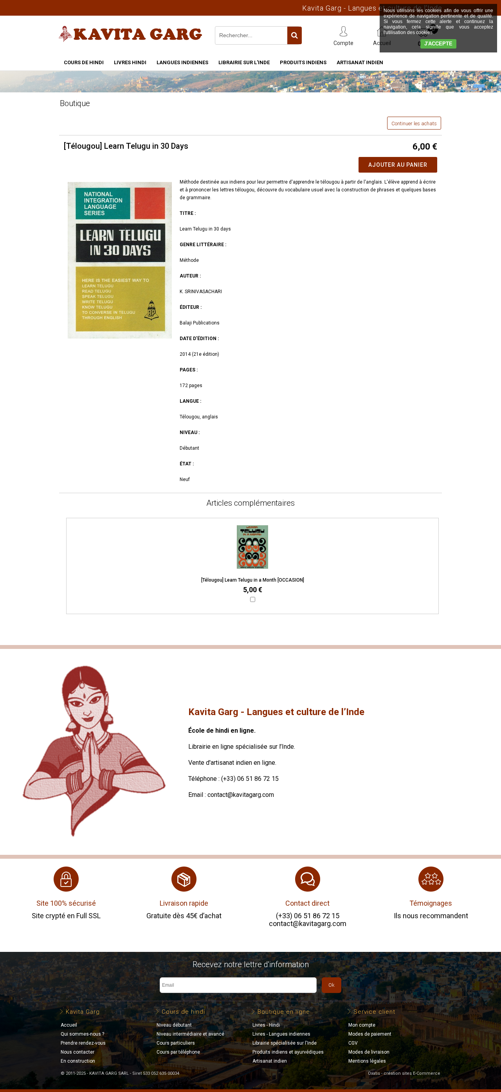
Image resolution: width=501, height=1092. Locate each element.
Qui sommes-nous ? (82, 1034)
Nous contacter (77, 1052)
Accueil (69, 1025)
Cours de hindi (84, 62)
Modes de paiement (369, 1034)
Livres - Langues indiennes (281, 1034)
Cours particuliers (176, 1043)
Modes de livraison (368, 1052)
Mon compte (361, 1025)
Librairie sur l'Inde (244, 62)
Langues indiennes (182, 62)
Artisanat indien (360, 62)
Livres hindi (130, 62)
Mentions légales (367, 1061)
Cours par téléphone (178, 1052)
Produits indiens (303, 62)
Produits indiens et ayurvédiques (288, 1052)
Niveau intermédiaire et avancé (190, 1034)
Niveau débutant (174, 1025)
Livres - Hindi (266, 1025)
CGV (353, 1043)
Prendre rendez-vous (83, 1043)
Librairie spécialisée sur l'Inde (284, 1043)
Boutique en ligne (284, 1011)
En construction (78, 1061)
